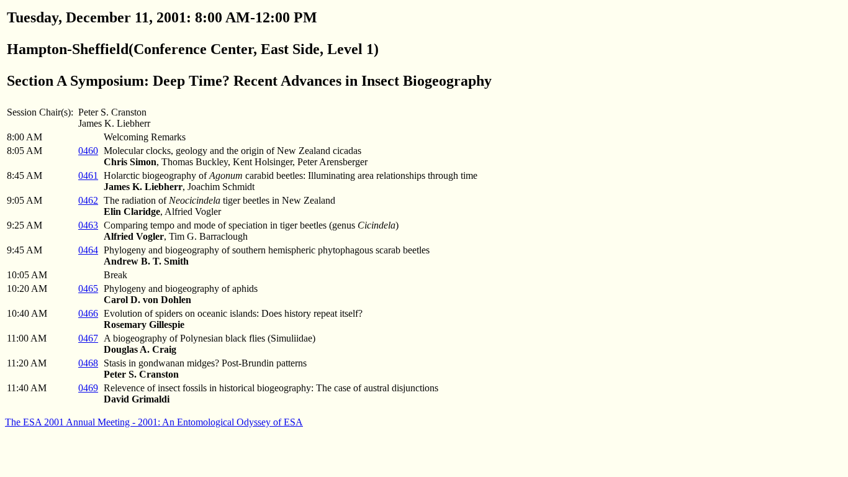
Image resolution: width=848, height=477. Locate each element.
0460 (88, 150)
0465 (88, 288)
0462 (88, 200)
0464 (88, 250)
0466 (88, 313)
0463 (88, 225)
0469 (88, 388)
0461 (88, 175)
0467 (88, 338)
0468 (88, 363)
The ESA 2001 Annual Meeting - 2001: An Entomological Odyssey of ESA (154, 422)
